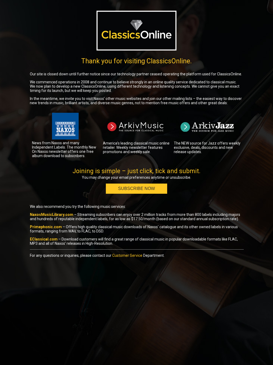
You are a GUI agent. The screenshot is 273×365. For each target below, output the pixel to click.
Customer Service (127, 255)
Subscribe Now (136, 188)
